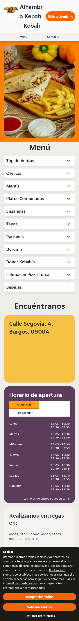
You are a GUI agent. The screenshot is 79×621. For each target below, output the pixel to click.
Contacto (53, 37)
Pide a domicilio (60, 16)
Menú (23, 37)
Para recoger (24, 413)
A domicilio (24, 404)
